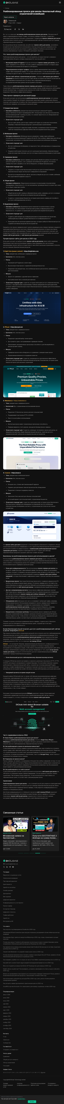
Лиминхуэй (12, 20)
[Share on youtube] (13, 867)
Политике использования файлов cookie (38, 1084)
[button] (10, 17)
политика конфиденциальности (23, 1084)
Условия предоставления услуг (8, 1085)
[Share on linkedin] (7, 867)
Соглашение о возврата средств (53, 1084)
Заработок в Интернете (11, 833)
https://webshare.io (20, 400)
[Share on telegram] (10, 867)
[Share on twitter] (4, 867)
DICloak (21, 630)
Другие (43, 1072)
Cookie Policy (21, 1099)
